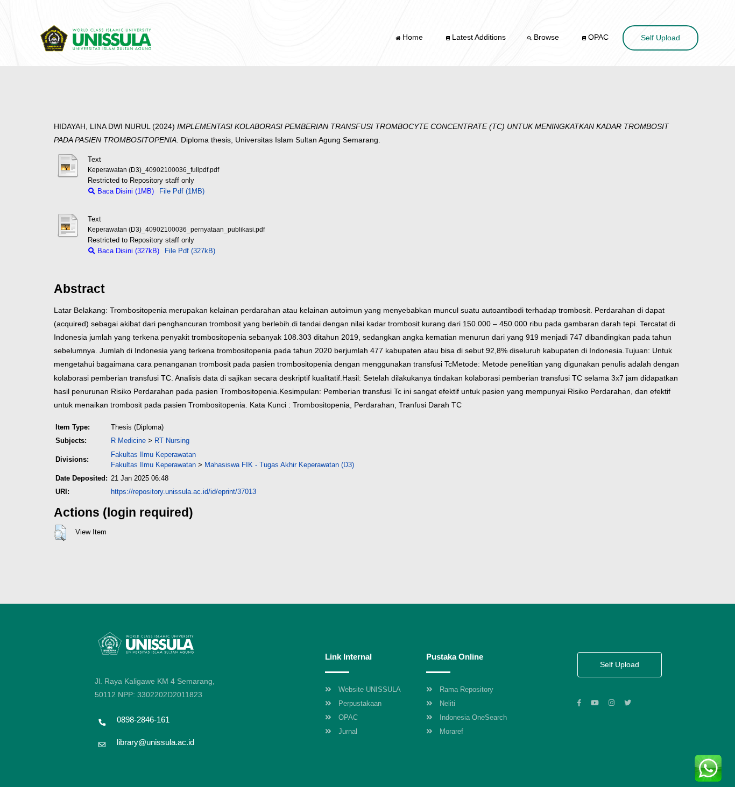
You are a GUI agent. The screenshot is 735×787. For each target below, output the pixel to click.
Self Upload (660, 37)
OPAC (597, 37)
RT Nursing (171, 441)
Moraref (451, 731)
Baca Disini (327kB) (127, 251)
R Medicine (128, 441)
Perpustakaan (359, 703)
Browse (546, 37)
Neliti (447, 703)
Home (412, 37)
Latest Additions (478, 37)
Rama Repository (466, 689)
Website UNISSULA (369, 689)
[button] (60, 533)
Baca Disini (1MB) (124, 191)
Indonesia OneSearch (473, 717)
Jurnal (347, 731)
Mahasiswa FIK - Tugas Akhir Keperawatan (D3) (279, 465)
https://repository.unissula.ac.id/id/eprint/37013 (183, 492)
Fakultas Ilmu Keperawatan (153, 454)
